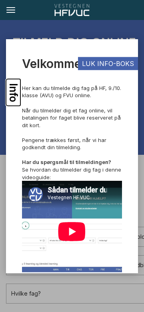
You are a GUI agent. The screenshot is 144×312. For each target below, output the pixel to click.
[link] (72, 10)
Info (13, 92)
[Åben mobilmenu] (10, 10)
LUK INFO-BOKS (108, 64)
